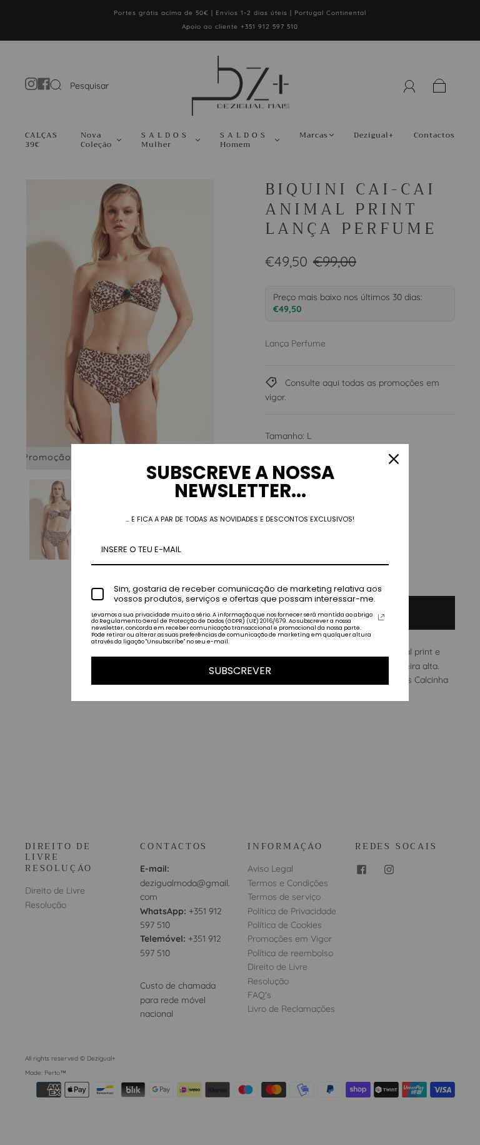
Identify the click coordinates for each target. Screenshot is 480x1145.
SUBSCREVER (240, 670)
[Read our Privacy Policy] (381, 617)
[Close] (394, 459)
